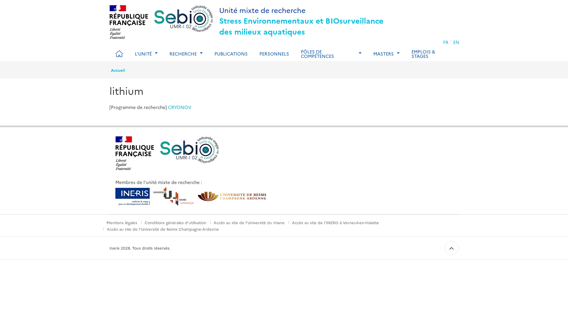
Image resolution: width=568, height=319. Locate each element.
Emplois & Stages (423, 53)
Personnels (274, 54)
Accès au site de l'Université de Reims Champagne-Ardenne (163, 229)
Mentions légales (121, 222)
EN (456, 42)
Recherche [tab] (183, 54)
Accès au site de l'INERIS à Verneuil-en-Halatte (335, 222)
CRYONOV (179, 107)
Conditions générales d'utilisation (175, 222)
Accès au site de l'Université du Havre (249, 222)
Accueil (118, 70)
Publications (231, 54)
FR (445, 42)
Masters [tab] (383, 54)
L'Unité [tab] (143, 54)
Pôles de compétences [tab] (317, 53)
